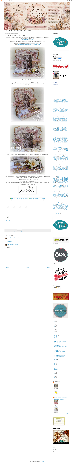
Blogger (43, 461)
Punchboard (54, 195)
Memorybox (54, 181)
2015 (54, 331)
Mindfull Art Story (59, 181)
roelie (8, 244)
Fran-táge (55, 159)
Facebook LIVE (55, 156)
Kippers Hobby (63, 171)
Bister (61, 130)
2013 (54, 372)
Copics (60, 139)
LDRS (66, 174)
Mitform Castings (61, 182)
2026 (54, 321)
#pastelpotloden (55, 120)
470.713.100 (8, 220)
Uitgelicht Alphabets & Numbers (59, 356)
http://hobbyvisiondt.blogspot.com (27, 39)
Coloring (58, 138)
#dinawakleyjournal (63, 107)
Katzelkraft (60, 170)
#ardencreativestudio (55, 100)
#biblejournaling (66, 101)
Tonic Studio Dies (59, 207)
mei (55, 365)
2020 (54, 325)
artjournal (62, 128)
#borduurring (55, 102)
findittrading (57, 157)
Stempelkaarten (59, 203)
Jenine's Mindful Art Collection (60, 168)
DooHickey (63, 150)
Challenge (63, 136)
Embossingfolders (55, 155)
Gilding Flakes (66, 160)
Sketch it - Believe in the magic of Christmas (60, 346)
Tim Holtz (60, 206)
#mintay (54, 117)
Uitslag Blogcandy (64, 208)
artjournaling (65, 128)
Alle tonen (67, 413)
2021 (54, 324)
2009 (54, 377)
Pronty (66, 194)
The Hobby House (65, 205)
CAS (56, 136)
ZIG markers (58, 213)
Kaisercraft (66, 169)
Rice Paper (63, 195)
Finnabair (61, 157)
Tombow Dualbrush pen (65, 206)
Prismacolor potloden (61, 194)
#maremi (66, 115)
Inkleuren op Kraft (63, 166)
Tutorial (54, 208)
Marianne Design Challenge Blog (59, 399)
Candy (56, 135)
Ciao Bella (55, 137)
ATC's (59, 129)
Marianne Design (65, 178)
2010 (54, 376)
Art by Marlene (64, 127)
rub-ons (58, 196)
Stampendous (65, 202)
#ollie (66, 118)
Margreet (8, 237)
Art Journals (57, 128)
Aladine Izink (55, 126)
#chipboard (62, 102)
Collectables (54, 138)
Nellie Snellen (65, 183)
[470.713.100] (7, 217)
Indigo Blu (54, 166)
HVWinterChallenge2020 (56, 165)
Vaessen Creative (55, 209)
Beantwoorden (9, 241)
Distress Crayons (58, 148)
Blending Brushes (56, 131)
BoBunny (66, 131)
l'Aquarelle (58, 173)
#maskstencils (65, 116)
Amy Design (64, 126)
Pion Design (56, 191)
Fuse (58, 159)
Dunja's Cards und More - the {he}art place (60, 397)
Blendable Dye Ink (66, 130)
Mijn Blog (6, 30)
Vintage (66, 209)
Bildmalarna (57, 130)
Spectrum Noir (55, 202)
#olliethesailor (54, 119)
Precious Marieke (61, 193)
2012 (54, 373)
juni (55, 364)
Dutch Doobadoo (9, 231)
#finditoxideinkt (66, 109)
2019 (54, 326)
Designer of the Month (57, 147)
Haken (25, 30)
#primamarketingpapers (64, 121)
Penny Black (66, 190)
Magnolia (63, 177)
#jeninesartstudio (65, 112)
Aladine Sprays (60, 126)
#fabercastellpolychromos (56, 109)
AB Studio (62, 125)
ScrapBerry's (65, 198)
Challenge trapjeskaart (57, 354)
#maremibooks (55, 116)
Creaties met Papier (57, 143)
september (56, 360)
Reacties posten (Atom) (12, 269)
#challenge (59, 102)
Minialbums (63, 181)
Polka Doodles (58, 192)
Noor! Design (58, 187)
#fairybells (62, 109)
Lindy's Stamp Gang (65, 176)
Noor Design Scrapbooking (60, 186)
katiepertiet (56, 170)
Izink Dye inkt (58, 167)
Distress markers (55, 149)
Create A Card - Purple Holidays (59, 340)
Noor (54, 185)
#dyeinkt (64, 108)
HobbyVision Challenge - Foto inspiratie (60, 341)
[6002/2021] (19, 207)
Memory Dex (65, 180)
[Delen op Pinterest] (21, 229)
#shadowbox (54, 122)
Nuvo (62, 187)
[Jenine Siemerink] (53, 83)
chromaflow (67, 136)
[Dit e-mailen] (17, 229)
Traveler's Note (65, 207)
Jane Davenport (64, 167)
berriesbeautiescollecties (64, 129)
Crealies (54, 142)
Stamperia (54, 203)
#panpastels (59, 119)
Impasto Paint (65, 165)
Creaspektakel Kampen (61, 142)
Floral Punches (66, 157)
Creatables (66, 142)
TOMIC (55, 207)
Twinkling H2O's (58, 208)
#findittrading (55, 110)
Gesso (62, 160)
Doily (54, 150)
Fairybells (60, 156)
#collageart (55, 103)
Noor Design (17, 231)
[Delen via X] (19, 229)
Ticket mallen (55, 206)
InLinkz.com (27, 225)
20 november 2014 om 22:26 (13, 244)
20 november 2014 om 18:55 (14, 237)
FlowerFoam (61, 158)
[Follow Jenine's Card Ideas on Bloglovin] (57, 58)
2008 (54, 378)
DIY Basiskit (66, 149)
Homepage (28, 267)
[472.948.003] (25, 207)
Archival (59, 127)
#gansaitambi (60, 110)
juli (54, 363)
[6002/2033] (13, 207)
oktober (55, 359)
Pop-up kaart (65, 192)
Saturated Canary (64, 196)
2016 (54, 330)
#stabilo (59, 122)
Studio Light (20, 231)
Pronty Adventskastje (57, 337)
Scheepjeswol (54, 197)
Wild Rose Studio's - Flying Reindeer (59, 347)
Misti (57, 182)
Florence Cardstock (56, 158)
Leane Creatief (55, 175)
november (56, 335)
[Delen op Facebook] (20, 229)
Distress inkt (64, 148)
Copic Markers (55, 139)
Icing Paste (61, 165)
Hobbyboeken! (29, 30)
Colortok (62, 138)
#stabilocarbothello (64, 122)
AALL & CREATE (57, 125)
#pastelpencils (65, 119)
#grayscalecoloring (65, 110)
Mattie (58, 180)
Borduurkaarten (55, 132)
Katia (53, 170)
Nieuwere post (7, 267)
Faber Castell (60, 155)
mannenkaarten (59, 178)
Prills (64, 193)
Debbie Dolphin (56, 406)
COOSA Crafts (65, 138)
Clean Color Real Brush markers (62, 137)
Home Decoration (56, 164)
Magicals (59, 177)
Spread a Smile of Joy (57, 342)
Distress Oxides (61, 149)
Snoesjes (66, 201)
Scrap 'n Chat (66, 197)
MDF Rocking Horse (57, 350)
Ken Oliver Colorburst (65, 170)
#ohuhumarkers (62, 118)
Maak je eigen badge (55, 84)
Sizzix (66, 200)
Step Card (64, 203)
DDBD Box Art (56, 336)
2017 (54, 329)
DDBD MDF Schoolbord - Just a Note (59, 351)
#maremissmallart (60, 116)
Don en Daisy (58, 150)
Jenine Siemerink (55, 82)
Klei (67, 171)
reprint (60, 195)
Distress (54, 148)
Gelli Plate (58, 160)
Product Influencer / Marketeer (18, 30)
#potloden (60, 120)
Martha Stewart (66, 179)
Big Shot (54, 130)
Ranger (58, 195)
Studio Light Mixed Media (61, 204)
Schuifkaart (62, 197)
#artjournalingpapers (55, 101)
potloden (56, 193)
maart (55, 368)
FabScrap (66, 155)
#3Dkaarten (57, 99)
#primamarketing (65, 120)
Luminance (55, 177)
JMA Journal (57, 169)
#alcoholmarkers (64, 99)
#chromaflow (66, 102)
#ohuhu (65, 117)
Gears (67, 159)
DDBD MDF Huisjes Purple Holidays (59, 355)
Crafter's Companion (64, 141)
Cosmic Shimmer (64, 139)
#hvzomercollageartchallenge (62, 111)
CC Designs (59, 136)
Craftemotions (55, 141)
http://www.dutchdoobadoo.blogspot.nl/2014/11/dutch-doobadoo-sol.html (29, 44)
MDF (61, 180)
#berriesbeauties (61, 101)
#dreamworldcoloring (55, 108)
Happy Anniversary (57, 345)
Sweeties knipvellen (59, 205)
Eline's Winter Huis (55, 154)
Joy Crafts (61, 169)
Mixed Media (66, 182)
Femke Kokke (64, 156)
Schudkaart (58, 197)
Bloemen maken (62, 131)
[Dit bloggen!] (18, 229)
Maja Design (13, 231)
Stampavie (59, 202)
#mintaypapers (59, 117)
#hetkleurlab (54, 111)
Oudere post (48, 267)
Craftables (64, 140)
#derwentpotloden (63, 106)
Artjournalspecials (55, 129)
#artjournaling (64, 100)
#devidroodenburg (55, 107)
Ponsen (62, 192)
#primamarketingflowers (56, 121)
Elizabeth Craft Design (63, 154)
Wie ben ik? (10, 30)
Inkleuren (58, 166)
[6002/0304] (7, 207)
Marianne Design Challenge (58, 179)
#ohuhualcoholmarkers (56, 118)
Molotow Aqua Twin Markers (58, 183)
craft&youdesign (59, 140)
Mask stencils (55, 180)
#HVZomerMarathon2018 (56, 112)
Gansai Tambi (62, 159)
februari (55, 369)
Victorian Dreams (61, 209)
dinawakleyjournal (65, 147)
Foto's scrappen (66, 158)
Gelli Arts (54, 160)
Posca (53, 193)
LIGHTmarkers (59, 176)
